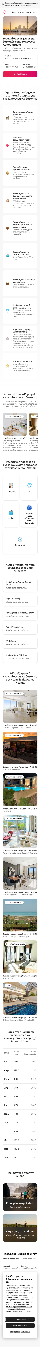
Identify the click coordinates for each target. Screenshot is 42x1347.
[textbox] (11, 66)
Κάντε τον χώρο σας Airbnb (24, 12)
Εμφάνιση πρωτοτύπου (22, 5)
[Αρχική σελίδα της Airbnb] (4, 12)
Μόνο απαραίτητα (20, 1325)
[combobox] (20, 58)
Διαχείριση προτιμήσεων (20, 1332)
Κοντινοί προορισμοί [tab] (11, 1259)
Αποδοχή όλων (20, 1319)
